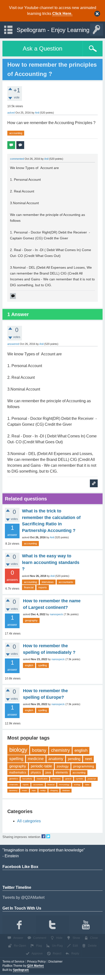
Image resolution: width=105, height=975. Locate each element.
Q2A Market (35, 965)
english (29, 665)
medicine (36, 759)
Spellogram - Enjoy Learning (53, 30)
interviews (48, 582)
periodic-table (41, 766)
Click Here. (62, 13)
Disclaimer (55, 961)
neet (88, 759)
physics (36, 772)
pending (74, 759)
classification (42, 779)
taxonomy (13, 790)
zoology (63, 766)
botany (39, 750)
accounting (15, 133)
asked (11, 112)
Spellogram (21, 970)
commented (17, 158)
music (24, 790)
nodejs (43, 790)
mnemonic (13, 785)
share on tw (48, 836)
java (48, 772)
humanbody (27, 779)
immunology (64, 785)
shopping (54, 790)
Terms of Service (13, 961)
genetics (13, 778)
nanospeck (56, 614)
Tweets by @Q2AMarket (23, 897)
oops (34, 790)
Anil (52, 537)
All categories (29, 821)
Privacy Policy (36, 961)
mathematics (17, 772)
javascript (92, 779)
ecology (77, 785)
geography (31, 620)
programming (83, 766)
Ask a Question (42, 48)
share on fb (43, 836)
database (66, 790)
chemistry (60, 750)
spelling (42, 665)
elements (62, 772)
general (68, 779)
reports (42, 587)
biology (18, 749)
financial (28, 587)
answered (13, 343)
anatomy (55, 759)
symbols (79, 779)
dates (87, 785)
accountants (66, 582)
